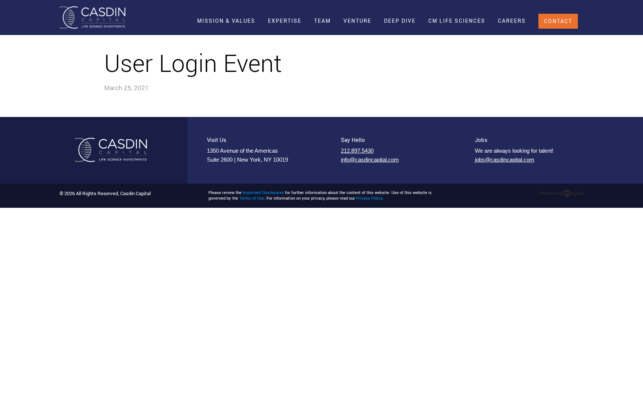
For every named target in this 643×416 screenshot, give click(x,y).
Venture (357, 20)
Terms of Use (251, 198)
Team (322, 20)
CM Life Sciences (456, 20)
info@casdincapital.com (370, 160)
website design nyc (561, 194)
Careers (512, 20)
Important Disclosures (263, 192)
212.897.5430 (357, 151)
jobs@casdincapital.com (504, 160)
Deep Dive (400, 20)
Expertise (284, 20)
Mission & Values (226, 20)
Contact (558, 21)
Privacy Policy (369, 198)
